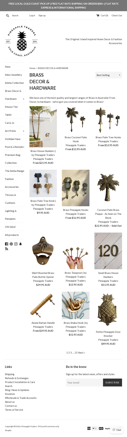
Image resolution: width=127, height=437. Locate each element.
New (7, 66)
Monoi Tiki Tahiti (11, 110)
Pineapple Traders (29, 426)
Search (8, 385)
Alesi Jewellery (13, 74)
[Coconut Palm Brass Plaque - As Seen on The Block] (108, 188)
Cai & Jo (9, 122)
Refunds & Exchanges (17, 378)
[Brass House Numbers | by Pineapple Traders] (43, 126)
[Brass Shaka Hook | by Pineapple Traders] (75, 305)
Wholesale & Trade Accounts (21, 397)
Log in (32, 15)
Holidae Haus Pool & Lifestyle (14, 142)
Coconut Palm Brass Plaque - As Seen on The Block (108, 213)
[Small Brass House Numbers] (108, 251)
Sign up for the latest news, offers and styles (90, 374)
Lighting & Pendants (11, 214)
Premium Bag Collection (12, 158)
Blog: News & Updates (17, 389)
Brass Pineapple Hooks (75, 209)
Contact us (11, 405)
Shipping (9, 374)
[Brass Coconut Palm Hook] (75, 120)
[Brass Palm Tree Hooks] (108, 120)
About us (10, 401)
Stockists (10, 393)
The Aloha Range (14, 170)
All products (12, 234)
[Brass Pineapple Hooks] (75, 188)
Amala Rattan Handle (43, 322)
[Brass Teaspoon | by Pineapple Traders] (75, 251)
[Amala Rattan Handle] (43, 305)
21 (76, 352)
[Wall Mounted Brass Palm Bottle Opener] (43, 251)
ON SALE (10, 226)
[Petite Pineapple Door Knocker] (108, 310)
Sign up (42, 15)
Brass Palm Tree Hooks (108, 137)
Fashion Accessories (12, 182)
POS (40, 426)
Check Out (117, 15)
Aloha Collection (14, 82)
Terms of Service (14, 409)
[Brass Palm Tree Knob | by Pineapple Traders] (43, 183)
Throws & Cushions (10, 198)
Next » (81, 352)
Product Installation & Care (20, 382)
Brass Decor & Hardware (14, 94)
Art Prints (14, 130)
